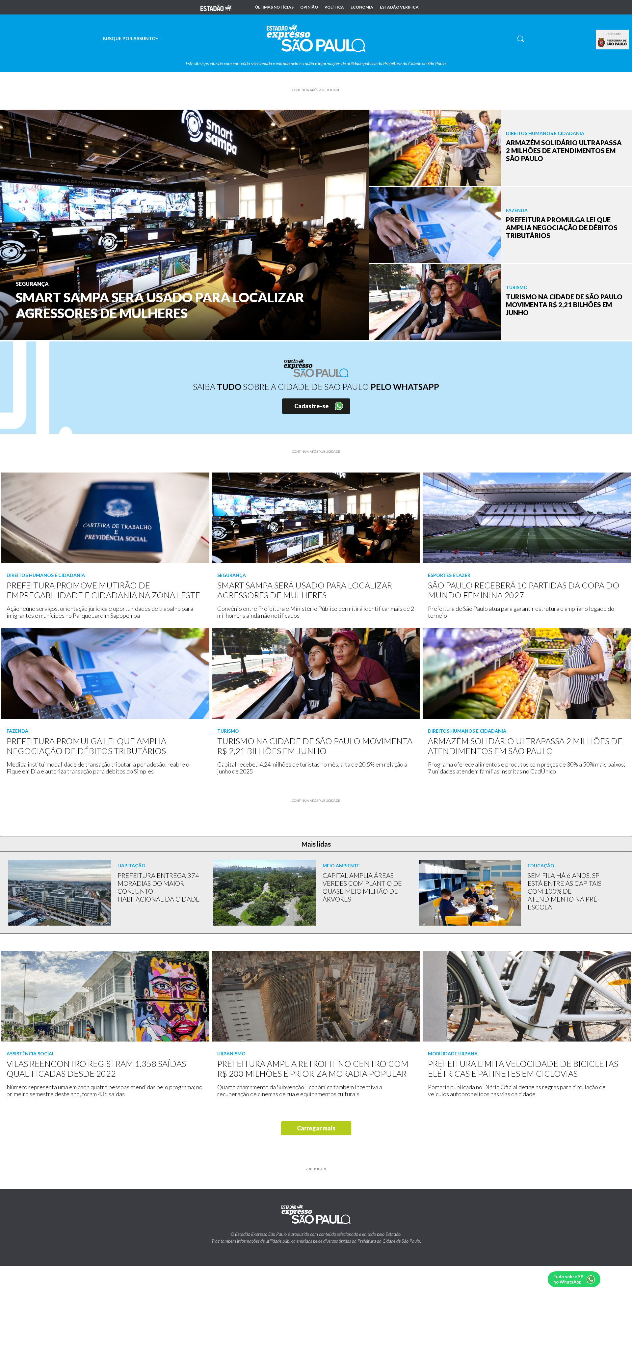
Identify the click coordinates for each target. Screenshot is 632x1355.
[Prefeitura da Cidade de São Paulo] (612, 42)
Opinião (309, 7)
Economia (362, 7)
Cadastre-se (311, 406)
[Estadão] (215, 7)
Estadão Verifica (399, 7)
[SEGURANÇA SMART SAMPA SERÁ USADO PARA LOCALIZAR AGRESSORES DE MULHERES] (184, 224)
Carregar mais (316, 1128)
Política (334, 7)
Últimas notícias (274, 7)
